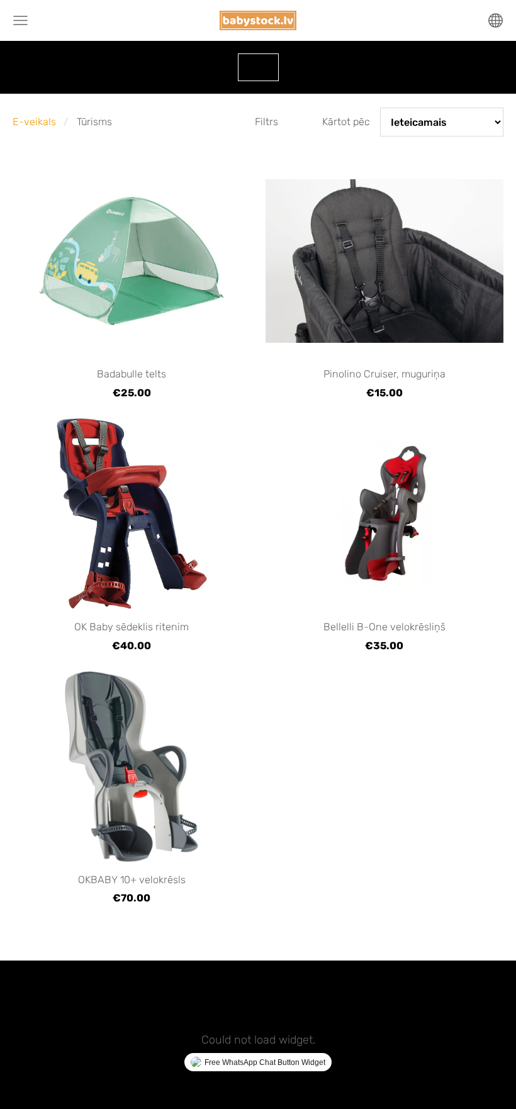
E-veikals (34, 122)
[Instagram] (289, 1002)
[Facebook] (227, 1002)
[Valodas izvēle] (495, 20)
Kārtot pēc (346, 122)
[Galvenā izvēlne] (20, 20)
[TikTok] (258, 1002)
